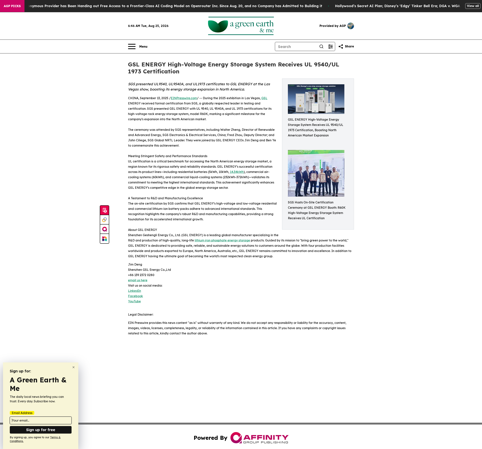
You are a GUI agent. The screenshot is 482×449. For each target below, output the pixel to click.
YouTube (134, 301)
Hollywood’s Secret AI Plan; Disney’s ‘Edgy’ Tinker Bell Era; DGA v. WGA (397, 6)
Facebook (135, 296)
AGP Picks (12, 6)
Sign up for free (40, 429)
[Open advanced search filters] (330, 46)
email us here (137, 280)
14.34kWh (237, 172)
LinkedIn (134, 291)
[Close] (73, 367)
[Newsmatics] (104, 238)
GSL (264, 98)
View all (473, 6)
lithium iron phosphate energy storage (222, 240)
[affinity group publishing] (104, 229)
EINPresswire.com (184, 98)
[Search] (321, 46)
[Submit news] (104, 210)
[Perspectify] (104, 219)
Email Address (22, 413)
